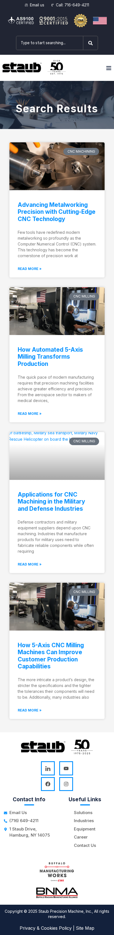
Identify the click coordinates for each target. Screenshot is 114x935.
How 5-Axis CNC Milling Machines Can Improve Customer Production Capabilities (51, 656)
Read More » (30, 269)
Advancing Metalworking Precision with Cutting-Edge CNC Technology (56, 211)
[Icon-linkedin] (48, 768)
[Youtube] (66, 768)
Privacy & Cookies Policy (46, 928)
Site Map (85, 928)
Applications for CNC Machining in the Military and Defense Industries (51, 501)
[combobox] (49, 43)
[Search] (92, 43)
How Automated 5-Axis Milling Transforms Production (50, 356)
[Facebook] (48, 784)
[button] (109, 68)
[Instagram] (66, 784)
